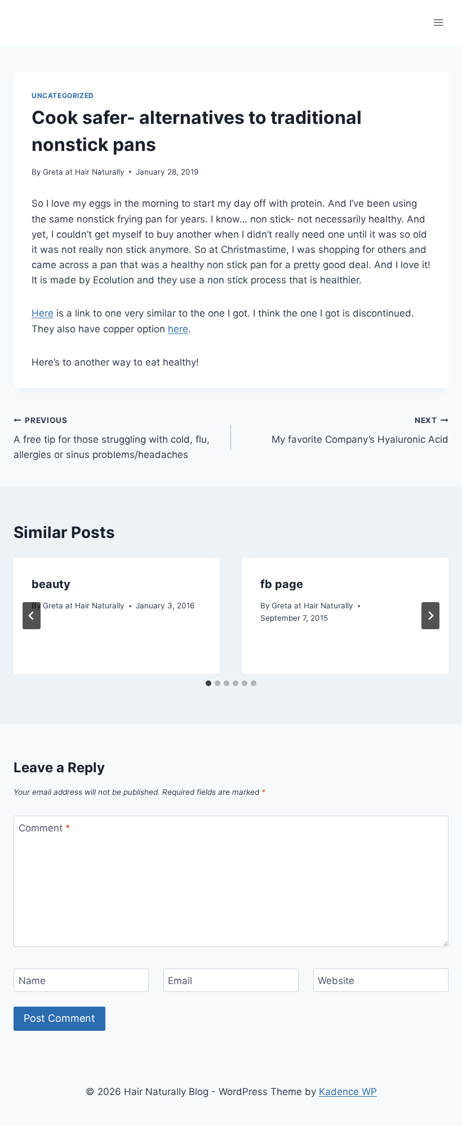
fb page (281, 584)
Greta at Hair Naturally (84, 171)
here (178, 329)
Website (336, 980)
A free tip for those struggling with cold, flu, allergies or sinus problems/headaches (112, 438)
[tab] (208, 683)
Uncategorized (63, 95)
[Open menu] (438, 22)
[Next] (430, 615)
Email (180, 980)
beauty (51, 584)
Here (43, 313)
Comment (44, 828)
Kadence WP (348, 1091)
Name (32, 980)
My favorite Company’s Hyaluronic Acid (360, 431)
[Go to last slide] (32, 615)
